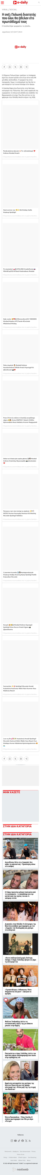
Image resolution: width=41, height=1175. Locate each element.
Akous (28, 1160)
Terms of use (20, 1154)
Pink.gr (6, 1157)
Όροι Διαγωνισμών (25, 1151)
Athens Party (22, 1160)
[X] (15, 67)
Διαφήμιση (16, 1151)
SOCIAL (13, 9)
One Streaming (32, 1157)
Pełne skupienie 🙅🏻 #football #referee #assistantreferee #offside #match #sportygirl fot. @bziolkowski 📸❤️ (18, 367)
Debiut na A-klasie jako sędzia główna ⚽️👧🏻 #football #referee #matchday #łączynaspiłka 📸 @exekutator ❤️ (20, 461)
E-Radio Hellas (13, 1157)
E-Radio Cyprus (22, 1157)
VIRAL (5, 9)
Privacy (34, 1151)
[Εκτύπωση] (21, 67)
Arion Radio (14, 1160)
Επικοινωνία (8, 1151)
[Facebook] (4, 67)
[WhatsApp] (10, 67)
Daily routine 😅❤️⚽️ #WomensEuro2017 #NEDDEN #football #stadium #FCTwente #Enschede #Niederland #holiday (20, 321)
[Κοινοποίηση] (26, 67)
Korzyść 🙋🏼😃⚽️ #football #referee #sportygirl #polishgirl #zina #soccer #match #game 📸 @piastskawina (17, 627)
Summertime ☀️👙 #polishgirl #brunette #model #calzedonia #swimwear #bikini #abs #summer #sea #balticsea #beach (19, 688)
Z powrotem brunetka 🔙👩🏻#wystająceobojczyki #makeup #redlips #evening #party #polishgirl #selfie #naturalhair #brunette (19, 575)
